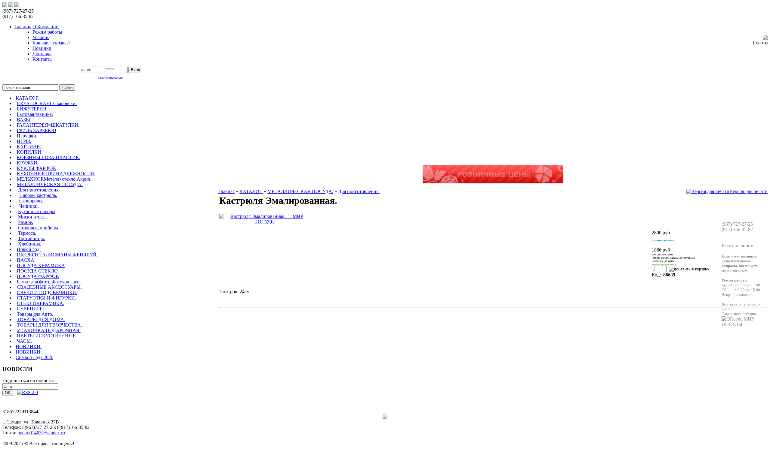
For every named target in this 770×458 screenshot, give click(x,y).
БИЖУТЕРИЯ (31, 108)
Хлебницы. (29, 243)
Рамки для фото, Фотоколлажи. (49, 281)
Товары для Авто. (35, 314)
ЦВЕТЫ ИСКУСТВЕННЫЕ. (47, 335)
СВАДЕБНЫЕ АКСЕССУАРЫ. (49, 287)
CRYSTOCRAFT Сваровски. (47, 103)
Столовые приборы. (38, 227)
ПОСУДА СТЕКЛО (37, 270)
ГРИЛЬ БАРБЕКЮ (36, 130)
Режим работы (47, 32)
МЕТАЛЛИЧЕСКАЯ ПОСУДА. (50, 184)
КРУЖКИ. (27, 162)
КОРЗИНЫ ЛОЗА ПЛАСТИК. (48, 157)
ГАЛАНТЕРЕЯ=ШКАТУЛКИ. (48, 125)
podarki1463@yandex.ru (41, 432)
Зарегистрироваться (110, 77)
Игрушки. (27, 135)
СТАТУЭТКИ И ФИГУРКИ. (46, 297)
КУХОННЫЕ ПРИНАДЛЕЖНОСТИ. (56, 173)
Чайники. (29, 206)
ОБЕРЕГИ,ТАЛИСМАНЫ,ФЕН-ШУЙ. (57, 254)
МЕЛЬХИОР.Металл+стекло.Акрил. (54, 179)
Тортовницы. (31, 238)
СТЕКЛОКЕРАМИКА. (40, 303)
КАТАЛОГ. (27, 98)
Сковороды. (31, 200)
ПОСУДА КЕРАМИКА (41, 265)
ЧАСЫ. (24, 341)
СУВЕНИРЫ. (31, 308)
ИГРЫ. (24, 141)
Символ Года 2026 (34, 357)
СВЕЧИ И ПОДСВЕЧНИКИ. (47, 292)
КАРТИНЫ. (29, 146)
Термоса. (27, 233)
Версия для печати (748, 191)
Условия (40, 37)
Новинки (41, 48)
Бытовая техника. (35, 114)
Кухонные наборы (36, 211)
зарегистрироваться (664, 264)
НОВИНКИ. (29, 346)
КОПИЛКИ (29, 152)
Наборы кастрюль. (38, 195)
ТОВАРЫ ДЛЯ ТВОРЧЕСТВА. (49, 324)
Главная (226, 191)
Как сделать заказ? (51, 42)
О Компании (45, 26)
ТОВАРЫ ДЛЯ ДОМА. (41, 319)
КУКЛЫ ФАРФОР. (36, 168)
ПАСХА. (26, 260)
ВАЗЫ (23, 119)
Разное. (25, 222)
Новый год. (29, 249)
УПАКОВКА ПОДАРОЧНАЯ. (49, 330)
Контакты (42, 59)
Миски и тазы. (33, 216)
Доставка (41, 53)
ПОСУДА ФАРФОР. (38, 276)
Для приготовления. (39, 189)
